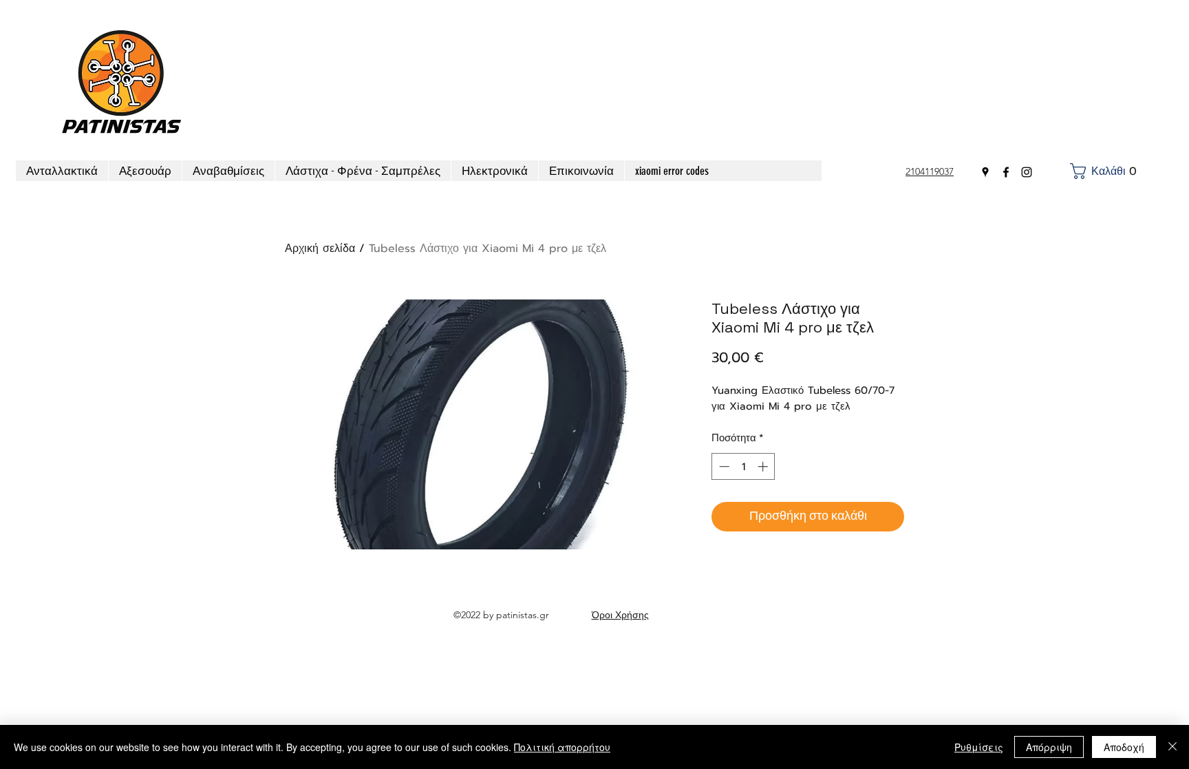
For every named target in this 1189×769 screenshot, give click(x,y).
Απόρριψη (1049, 747)
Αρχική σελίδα (320, 248)
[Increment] (764, 466)
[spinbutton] (743, 466)
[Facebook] (1006, 172)
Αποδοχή (1124, 747)
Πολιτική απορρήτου (562, 747)
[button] (1106, 171)
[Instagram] (1026, 172)
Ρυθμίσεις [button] (978, 747)
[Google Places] (985, 172)
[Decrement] (723, 466)
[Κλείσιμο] (1172, 747)
